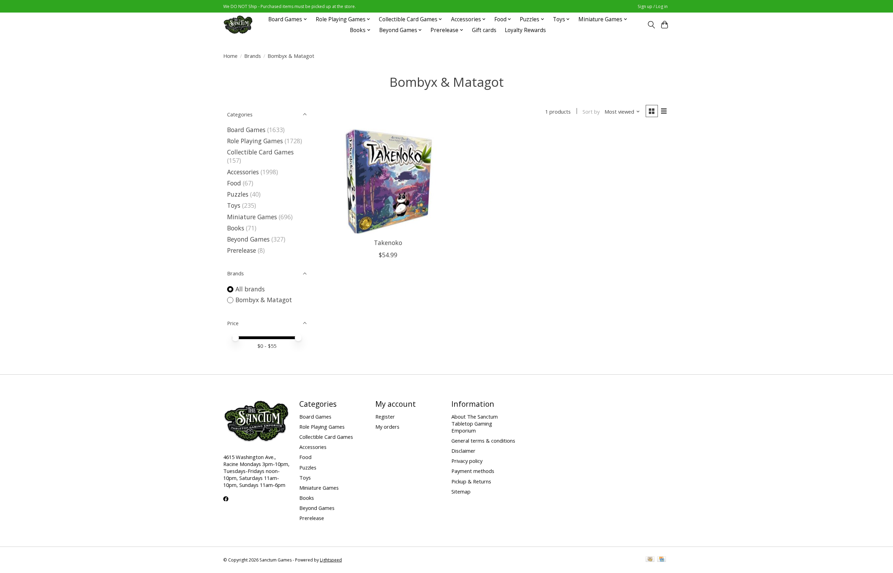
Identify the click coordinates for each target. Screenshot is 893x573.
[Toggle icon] (651, 24)
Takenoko (388, 242)
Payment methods (472, 470)
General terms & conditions (483, 440)
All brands (250, 289)
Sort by (591, 111)
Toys (233, 205)
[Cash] (650, 559)
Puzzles (237, 194)
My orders (387, 426)
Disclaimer (463, 450)
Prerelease (241, 250)
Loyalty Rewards (525, 30)
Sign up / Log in (653, 6)
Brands (252, 55)
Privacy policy (466, 460)
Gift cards (484, 30)
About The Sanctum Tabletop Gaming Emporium (474, 423)
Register (385, 416)
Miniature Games (252, 217)
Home (230, 55)
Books (235, 228)
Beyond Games (248, 239)
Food (234, 183)
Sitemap (461, 491)
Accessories (243, 172)
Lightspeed (331, 560)
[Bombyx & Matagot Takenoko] (388, 181)
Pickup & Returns (471, 481)
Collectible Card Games (260, 152)
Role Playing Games (255, 141)
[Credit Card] (661, 559)
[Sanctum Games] (238, 24)
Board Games (246, 129)
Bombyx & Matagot (263, 300)
